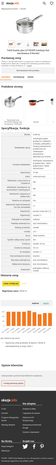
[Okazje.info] (13, 3)
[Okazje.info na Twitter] (25, 446)
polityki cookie (28, 461)
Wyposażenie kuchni (9, 9)
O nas (3, 409)
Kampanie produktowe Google (32, 426)
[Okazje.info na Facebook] (34, 446)
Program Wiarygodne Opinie (10, 419)
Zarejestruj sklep (29, 409)
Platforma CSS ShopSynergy (28, 419)
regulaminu (14, 461)
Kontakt (4, 413)
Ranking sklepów (8, 425)
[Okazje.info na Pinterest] (42, 446)
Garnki (23, 9)
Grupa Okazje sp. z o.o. (21, 458)
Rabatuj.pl (5, 450)
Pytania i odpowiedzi (31, 432)
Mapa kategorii (7, 446)
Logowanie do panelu (31, 413)
